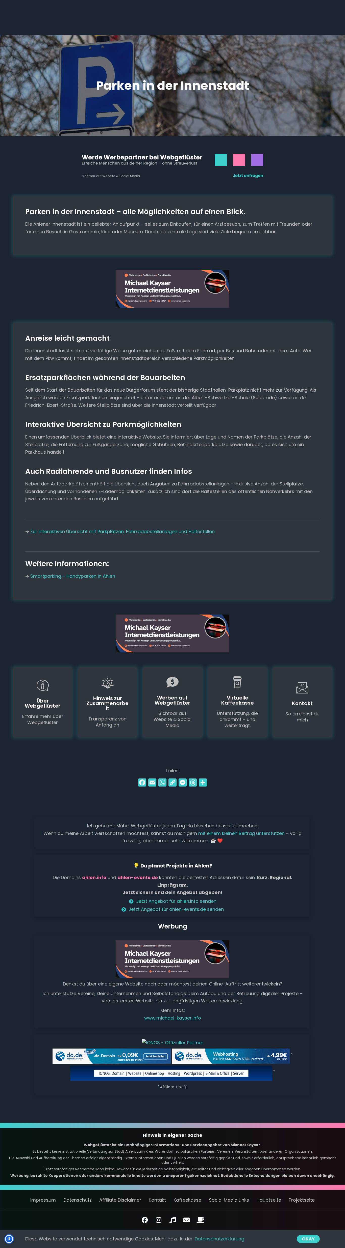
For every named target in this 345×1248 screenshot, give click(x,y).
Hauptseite (269, 1200)
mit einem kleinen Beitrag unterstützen (241, 833)
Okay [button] (308, 1239)
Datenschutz (77, 1200)
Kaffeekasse (187, 1200)
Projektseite (302, 1200)
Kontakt (157, 1200)
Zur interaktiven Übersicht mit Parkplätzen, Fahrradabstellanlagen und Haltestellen (122, 531)
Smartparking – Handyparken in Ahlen (72, 576)
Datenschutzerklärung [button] (219, 1239)
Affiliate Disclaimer (120, 1200)
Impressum (43, 1200)
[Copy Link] (172, 783)
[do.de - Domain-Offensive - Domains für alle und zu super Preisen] (111, 1056)
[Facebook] (142, 783)
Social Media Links (229, 1200)
